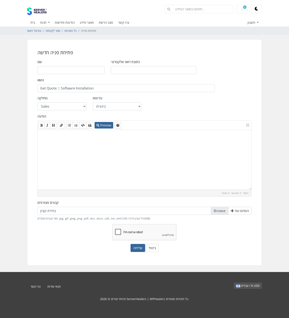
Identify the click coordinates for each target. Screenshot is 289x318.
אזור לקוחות (53, 31)
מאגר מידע (87, 22)
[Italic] (47, 125)
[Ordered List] (76, 125)
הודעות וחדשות (65, 22)
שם (39, 62)
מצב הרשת (106, 22)
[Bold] (42, 125)
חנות (43, 22)
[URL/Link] (61, 125)
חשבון (252, 22)
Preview (105, 125)
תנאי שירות (54, 286)
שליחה (137, 248)
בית (32, 22)
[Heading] (53, 125)
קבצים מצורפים (48, 202)
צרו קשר (123, 22)
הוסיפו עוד (241, 210)
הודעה (41, 116)
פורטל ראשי (34, 31)
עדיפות (97, 98)
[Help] (117, 125)
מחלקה (42, 98)
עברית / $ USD (250, 286)
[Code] (83, 125)
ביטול (152, 248)
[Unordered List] (69, 125)
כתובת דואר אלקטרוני (125, 62)
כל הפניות (71, 31)
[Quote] (90, 125)
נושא (40, 80)
